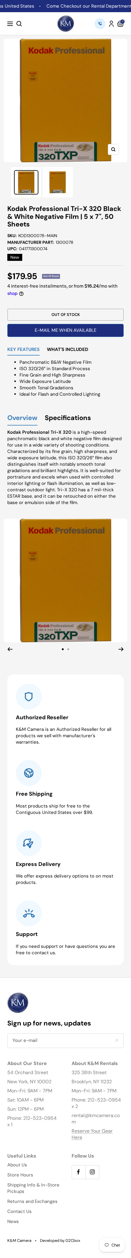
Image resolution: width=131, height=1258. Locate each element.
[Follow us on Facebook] (78, 1172)
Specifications (68, 418)
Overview (22, 418)
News (13, 1221)
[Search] (19, 23)
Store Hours (20, 1175)
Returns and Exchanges (32, 1201)
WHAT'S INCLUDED (67, 349)
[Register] (116, 1040)
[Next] (121, 649)
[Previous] (9, 649)
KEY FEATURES (23, 349)
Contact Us (19, 1211)
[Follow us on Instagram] (92, 1172)
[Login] (111, 24)
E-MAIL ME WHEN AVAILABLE (65, 330)
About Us (17, 1165)
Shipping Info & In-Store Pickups (33, 1188)
